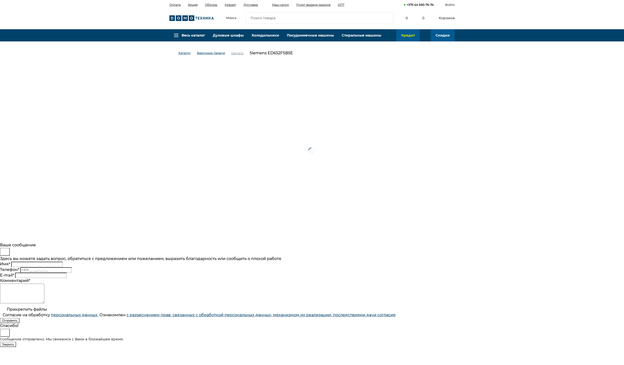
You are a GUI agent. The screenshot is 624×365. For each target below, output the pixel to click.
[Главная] (173, 53)
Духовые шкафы (228, 35)
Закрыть (8, 344)
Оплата (175, 5)
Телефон (9, 269)
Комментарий (15, 280)
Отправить (10, 320)
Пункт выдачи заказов (313, 5)
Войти (450, 5)
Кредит (230, 5)
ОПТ (341, 5)
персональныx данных (74, 315)
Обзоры (211, 5)
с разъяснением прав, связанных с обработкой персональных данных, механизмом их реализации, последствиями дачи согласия (261, 315)
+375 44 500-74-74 (420, 5)
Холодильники (265, 35)
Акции (193, 5)
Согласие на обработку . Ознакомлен (199, 315)
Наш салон (280, 5)
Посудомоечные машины (310, 35)
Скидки (443, 35)
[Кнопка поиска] (387, 18)
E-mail (7, 275)
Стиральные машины (361, 35)
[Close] (5, 252)
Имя (5, 264)
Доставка (251, 5)
